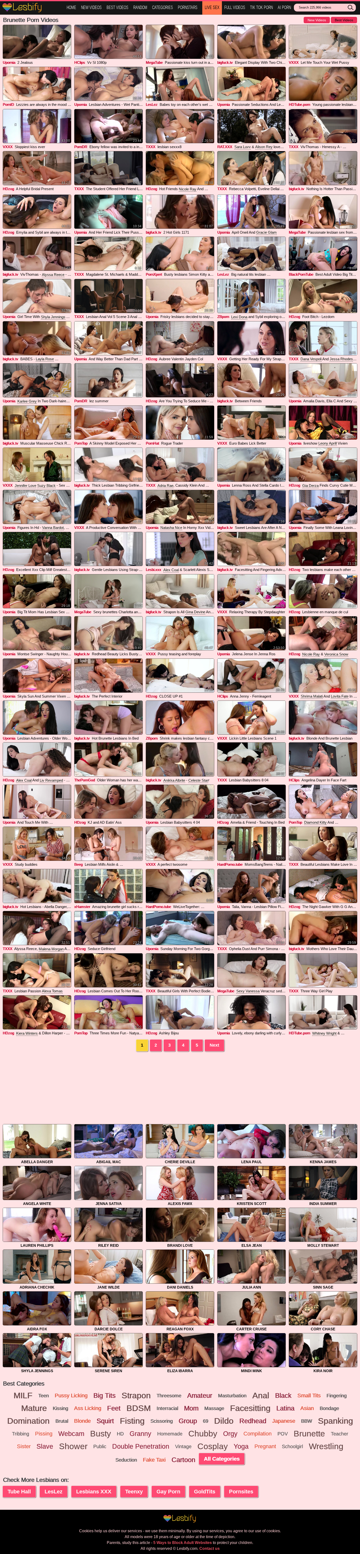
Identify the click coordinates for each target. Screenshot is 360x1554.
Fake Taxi (154, 1460)
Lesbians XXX (93, 1491)
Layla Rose (45, 359)
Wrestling (326, 1446)
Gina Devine (195, 612)
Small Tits (309, 1395)
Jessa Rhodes (341, 359)
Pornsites (241, 1491)
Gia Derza (310, 485)
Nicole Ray (187, 189)
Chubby (202, 1434)
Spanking (335, 1421)
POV (282, 1433)
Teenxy (134, 1491)
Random (140, 7)
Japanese (283, 1421)
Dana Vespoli (311, 359)
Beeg (78, 864)
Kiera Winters (27, 1033)
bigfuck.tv (225, 62)
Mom (191, 1408)
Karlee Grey (27, 401)
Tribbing (20, 1433)
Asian (307, 1408)
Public (99, 1446)
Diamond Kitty (315, 822)
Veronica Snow (336, 654)
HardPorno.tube (229, 864)
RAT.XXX (224, 147)
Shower (73, 1446)
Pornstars (187, 7)
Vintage (183, 1446)
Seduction (126, 1460)
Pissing (43, 1434)
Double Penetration (140, 1446)
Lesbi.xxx (153, 570)
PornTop (80, 443)
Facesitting (250, 1408)
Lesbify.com (32, 8)
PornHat (152, 443)
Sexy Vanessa (248, 991)
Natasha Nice (171, 527)
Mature (34, 1408)
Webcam (71, 1433)
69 (205, 1421)
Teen (43, 1395)
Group (188, 1421)
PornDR (80, 147)
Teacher (339, 1433)
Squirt (105, 1421)
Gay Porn (168, 1491)
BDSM (138, 1408)
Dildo (223, 1421)
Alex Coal (171, 570)
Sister (24, 1446)
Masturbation (232, 1395)
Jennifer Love (25, 485)
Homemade (169, 1433)
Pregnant (265, 1446)
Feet (113, 1408)
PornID (8, 104)
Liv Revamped (51, 780)
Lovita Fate (339, 696)
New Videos (91, 7)
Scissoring (161, 1421)
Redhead (252, 1421)
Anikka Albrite (174, 780)
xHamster (82, 907)
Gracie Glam (266, 232)
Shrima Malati (312, 696)
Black (283, 1395)
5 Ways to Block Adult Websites (182, 1543)
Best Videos (117, 7)
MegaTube (154, 62)
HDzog (8, 189)
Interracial (167, 1408)
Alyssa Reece (53, 275)
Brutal (61, 1421)
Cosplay (212, 1446)
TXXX (150, 147)
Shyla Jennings (53, 317)
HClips (79, 62)
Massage (214, 1408)
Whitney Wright (324, 1033)
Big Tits (104, 1395)
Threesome (168, 1395)
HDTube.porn (299, 104)
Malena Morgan (51, 949)
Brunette (309, 1434)
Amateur (199, 1395)
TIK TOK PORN (261, 7)
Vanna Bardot (53, 527)
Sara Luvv (242, 147)
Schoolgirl (292, 1446)
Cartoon (183, 1460)
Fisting (132, 1421)
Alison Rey (264, 147)
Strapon (136, 1396)
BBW (306, 1421)
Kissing (60, 1408)
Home (71, 7)
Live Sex (212, 7)
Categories (162, 7)
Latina (285, 1408)
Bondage (329, 1408)
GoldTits (204, 1491)
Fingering (336, 1395)
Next (214, 1045)
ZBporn (223, 317)
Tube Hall (19, 1491)
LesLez (151, 104)
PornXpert (154, 274)
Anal (260, 1396)
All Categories (222, 1459)
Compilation (257, 1434)
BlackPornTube (301, 274)
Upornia (9, 62)
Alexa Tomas (52, 991)
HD (120, 1433)
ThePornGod (84, 780)
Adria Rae (165, 485)
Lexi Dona (239, 317)
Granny (140, 1433)
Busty (100, 1434)
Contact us (209, 1548)
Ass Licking (87, 1408)
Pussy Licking (71, 1395)
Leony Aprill (327, 443)
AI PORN (284, 7)
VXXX (294, 62)
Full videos (234, 7)
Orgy (230, 1433)
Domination (28, 1421)
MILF (22, 1396)
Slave (44, 1446)
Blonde (82, 1421)
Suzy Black (46, 485)
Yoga (241, 1446)
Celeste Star (198, 780)
